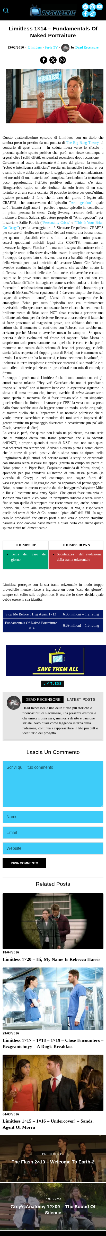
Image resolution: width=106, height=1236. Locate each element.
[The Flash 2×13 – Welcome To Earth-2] (53, 1158)
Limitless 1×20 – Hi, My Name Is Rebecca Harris (51, 959)
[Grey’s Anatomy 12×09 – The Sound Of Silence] (53, 1206)
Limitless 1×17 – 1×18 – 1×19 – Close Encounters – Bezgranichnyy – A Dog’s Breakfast (53, 1043)
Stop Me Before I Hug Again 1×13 (30, 614)
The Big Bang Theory (82, 143)
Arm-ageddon (81, 203)
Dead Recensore (87, 47)
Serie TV (51, 47)
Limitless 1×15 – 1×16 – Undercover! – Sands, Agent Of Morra (48, 1124)
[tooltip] (85, 6)
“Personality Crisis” (56, 223)
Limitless (35, 47)
